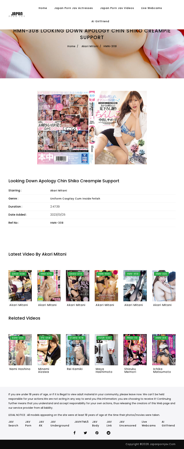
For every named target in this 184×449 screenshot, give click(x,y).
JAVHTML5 (81, 422)
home (43, 8)
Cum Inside (83, 198)
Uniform (56, 198)
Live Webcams (151, 8)
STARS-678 (77, 337)
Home (71, 46)
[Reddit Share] (109, 433)
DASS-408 (18, 273)
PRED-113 (132, 337)
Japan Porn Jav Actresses (73, 8)
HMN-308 (56, 223)
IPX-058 (45, 337)
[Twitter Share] (85, 433)
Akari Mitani (90, 46)
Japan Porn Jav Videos (117, 8)
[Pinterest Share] (97, 433)
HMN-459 (133, 273)
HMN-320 (161, 273)
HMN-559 (104, 273)
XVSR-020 (104, 337)
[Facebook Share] (74, 433)
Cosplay (68, 198)
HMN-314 (161, 337)
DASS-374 (76, 273)
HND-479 (46, 273)
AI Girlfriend (100, 21)
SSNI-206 (18, 337)
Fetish (96, 198)
